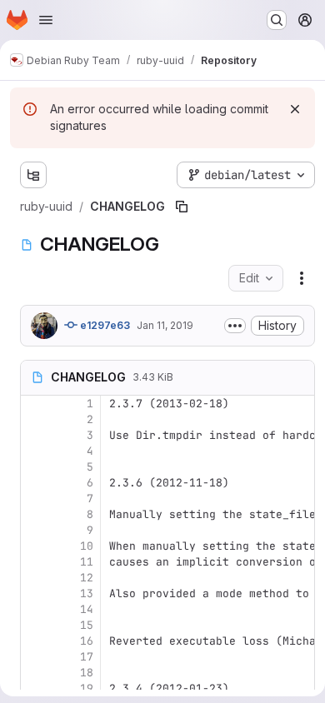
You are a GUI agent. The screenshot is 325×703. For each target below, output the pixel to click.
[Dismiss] (295, 109)
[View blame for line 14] (35, 609)
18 (86, 673)
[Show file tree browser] (33, 175)
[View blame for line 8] (35, 514)
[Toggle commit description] (235, 325)
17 (86, 657)
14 (86, 609)
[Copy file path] (181, 206)
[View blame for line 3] (35, 435)
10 (86, 546)
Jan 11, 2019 (165, 325)
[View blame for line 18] (35, 673)
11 (86, 562)
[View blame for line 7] (35, 498)
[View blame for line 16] (35, 641)
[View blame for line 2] (35, 419)
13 (86, 593)
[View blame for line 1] (35, 403)
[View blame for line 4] (35, 451)
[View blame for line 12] (35, 578)
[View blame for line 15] (35, 625)
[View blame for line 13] (35, 593)
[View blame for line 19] (35, 688)
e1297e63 (104, 325)
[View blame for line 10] (35, 546)
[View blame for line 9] (35, 530)
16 (86, 641)
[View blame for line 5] (35, 467)
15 (86, 625)
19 (86, 688)
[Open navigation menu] (45, 20)
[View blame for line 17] (35, 657)
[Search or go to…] (277, 20)
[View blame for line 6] (35, 483)
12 (86, 578)
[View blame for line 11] (35, 562)
